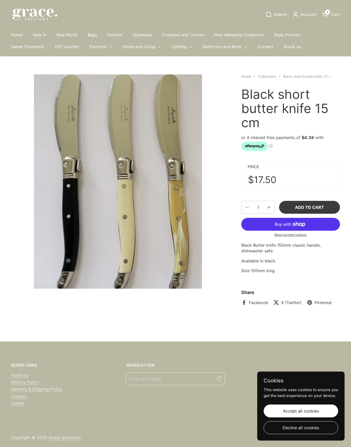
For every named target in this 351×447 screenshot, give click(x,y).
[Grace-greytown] (34, 14)
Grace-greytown (64, 437)
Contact (19, 396)
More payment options (290, 235)
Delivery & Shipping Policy (36, 389)
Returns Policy (25, 382)
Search (17, 403)
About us (20, 375)
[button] (276, 14)
